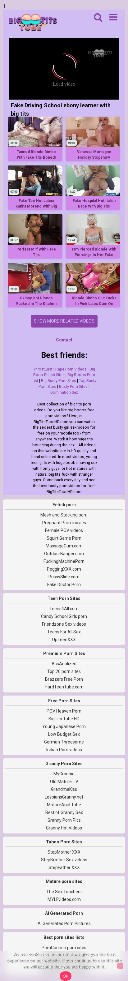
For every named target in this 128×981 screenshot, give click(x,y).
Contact (64, 339)
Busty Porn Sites (73, 386)
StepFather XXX (64, 867)
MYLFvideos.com (64, 899)
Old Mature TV (64, 781)
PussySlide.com (64, 576)
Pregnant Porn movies (64, 522)
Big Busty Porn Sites (58, 380)
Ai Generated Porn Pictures (64, 923)
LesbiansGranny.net (64, 797)
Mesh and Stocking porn (64, 514)
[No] (120, 966)
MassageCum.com (64, 545)
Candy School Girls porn (64, 616)
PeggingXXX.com (64, 569)
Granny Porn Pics (64, 820)
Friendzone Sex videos (64, 624)
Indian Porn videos (64, 749)
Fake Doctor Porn (64, 584)
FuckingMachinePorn (64, 561)
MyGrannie (64, 773)
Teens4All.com (64, 608)
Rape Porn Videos (71, 369)
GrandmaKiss (64, 789)
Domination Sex (64, 392)
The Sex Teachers (64, 891)
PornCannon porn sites (64, 947)
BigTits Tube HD (64, 718)
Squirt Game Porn (64, 538)
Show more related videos (64, 321)
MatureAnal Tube (64, 804)
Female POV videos (64, 530)
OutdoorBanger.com (64, 553)
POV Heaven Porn (64, 711)
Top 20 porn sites (64, 671)
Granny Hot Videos (64, 827)
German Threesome (64, 741)
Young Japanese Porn (64, 726)
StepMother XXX (64, 852)
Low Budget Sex (64, 734)
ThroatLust (43, 369)
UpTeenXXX (64, 639)
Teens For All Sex (64, 631)
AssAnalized (64, 663)
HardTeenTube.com (64, 686)
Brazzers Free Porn (64, 679)
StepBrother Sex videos (64, 859)
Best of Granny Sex (64, 812)
